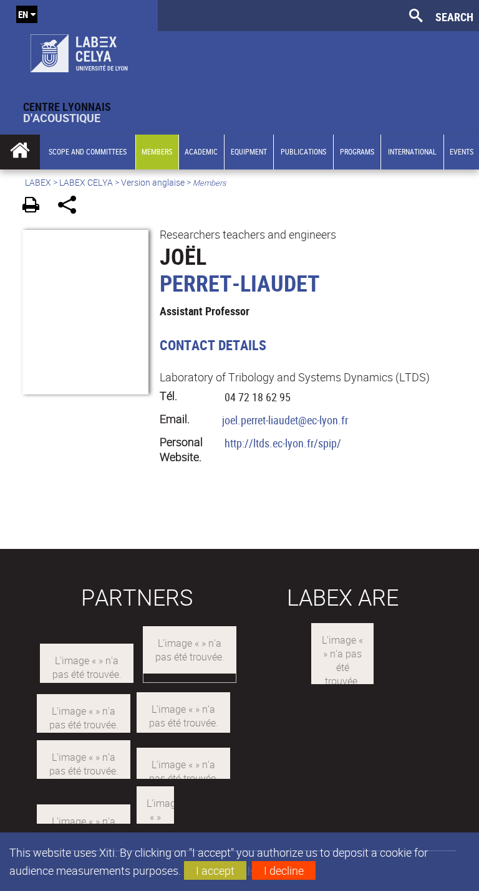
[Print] (35, 206)
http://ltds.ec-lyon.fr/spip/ (283, 443)
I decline (284, 870)
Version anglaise (153, 182)
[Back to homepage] (79, 50)
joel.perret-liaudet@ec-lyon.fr (285, 419)
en (23, 14)
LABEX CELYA (86, 182)
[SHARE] (71, 206)
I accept (215, 870)
